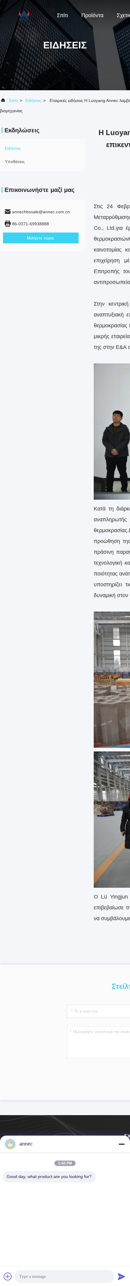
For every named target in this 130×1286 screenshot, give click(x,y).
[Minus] (121, 1144)
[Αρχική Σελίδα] (24, 15)
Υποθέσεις (15, 161)
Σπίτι (62, 15)
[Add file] (8, 1276)
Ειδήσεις (33, 100)
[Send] (121, 1276)
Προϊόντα (92, 15)
